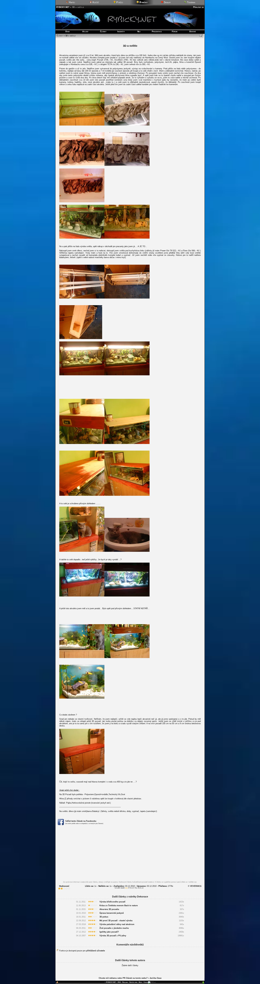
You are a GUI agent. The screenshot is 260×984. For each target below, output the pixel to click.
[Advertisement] (130, 854)
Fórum (174, 31)
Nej (138, 31)
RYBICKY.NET (62, 7)
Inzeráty (121, 31)
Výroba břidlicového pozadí (112, 902)
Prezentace (157, 31)
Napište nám (133, 982)
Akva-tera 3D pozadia (109, 909)
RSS (119, 982)
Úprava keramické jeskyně (111, 913)
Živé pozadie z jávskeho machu (114, 928)
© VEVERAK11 (194, 886)
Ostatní (192, 31)
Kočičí (95, 2)
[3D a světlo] (81, 125)
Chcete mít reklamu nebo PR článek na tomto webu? (123, 978)
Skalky (167, 2)
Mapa (140, 982)
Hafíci (71, 2)
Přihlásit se (198, 7)
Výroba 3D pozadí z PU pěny (112, 935)
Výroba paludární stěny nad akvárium (116, 924)
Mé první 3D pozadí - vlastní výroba (115, 920)
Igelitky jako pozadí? (109, 932)
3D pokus (103, 917)
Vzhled (146, 982)
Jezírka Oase (155, 978)
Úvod (67, 31)
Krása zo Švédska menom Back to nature (118, 905)
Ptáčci (119, 2)
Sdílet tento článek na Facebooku (80, 821)
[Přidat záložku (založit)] (57, 983)
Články (103, 31)
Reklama (125, 982)
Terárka (190, 2)
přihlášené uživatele (95, 951)
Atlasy (85, 31)
